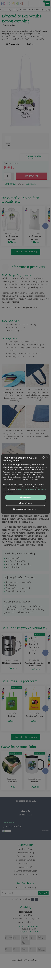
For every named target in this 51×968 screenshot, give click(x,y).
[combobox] (43, 457)
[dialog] (25, 484)
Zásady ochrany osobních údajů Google (31, 489)
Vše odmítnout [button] (25, 503)
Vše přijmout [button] (25, 497)
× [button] (47, 457)
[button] (25, 508)
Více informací (8, 492)
